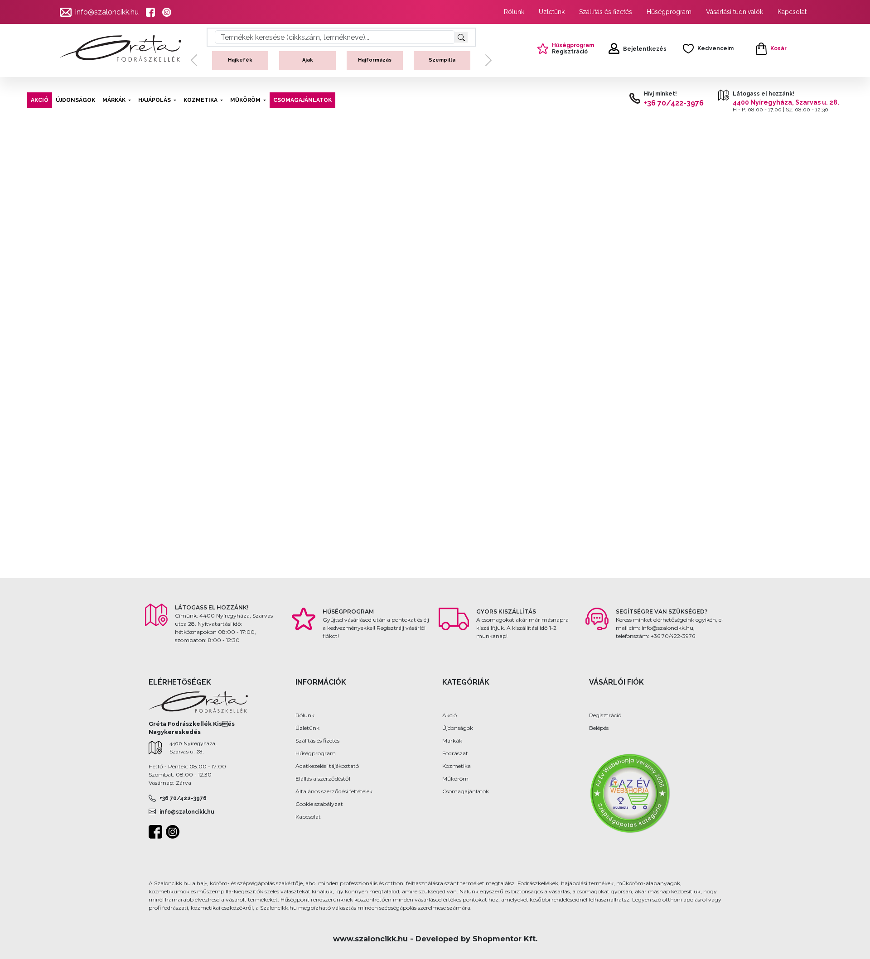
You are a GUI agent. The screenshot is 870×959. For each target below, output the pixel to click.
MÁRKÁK (114, 100)
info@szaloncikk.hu (107, 12)
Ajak (264, 60)
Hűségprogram (669, 11)
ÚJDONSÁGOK (75, 100)
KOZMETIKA (201, 100)
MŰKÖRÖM (245, 100)
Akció (449, 715)
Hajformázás (331, 60)
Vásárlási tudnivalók (734, 11)
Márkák (452, 740)
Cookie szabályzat (319, 804)
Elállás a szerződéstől (322, 778)
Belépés (599, 727)
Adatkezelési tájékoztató (327, 765)
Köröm (466, 60)
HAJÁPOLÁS (154, 100)
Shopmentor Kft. (505, 939)
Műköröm (455, 778)
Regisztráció (605, 715)
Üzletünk (552, 11)
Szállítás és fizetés (605, 11)
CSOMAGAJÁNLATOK (302, 100)
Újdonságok (457, 727)
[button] (194, 68)
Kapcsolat (792, 11)
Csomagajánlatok (465, 791)
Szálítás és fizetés (317, 740)
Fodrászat (455, 753)
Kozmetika (456, 765)
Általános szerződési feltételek (333, 791)
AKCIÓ (39, 100)
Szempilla (399, 60)
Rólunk (514, 11)
